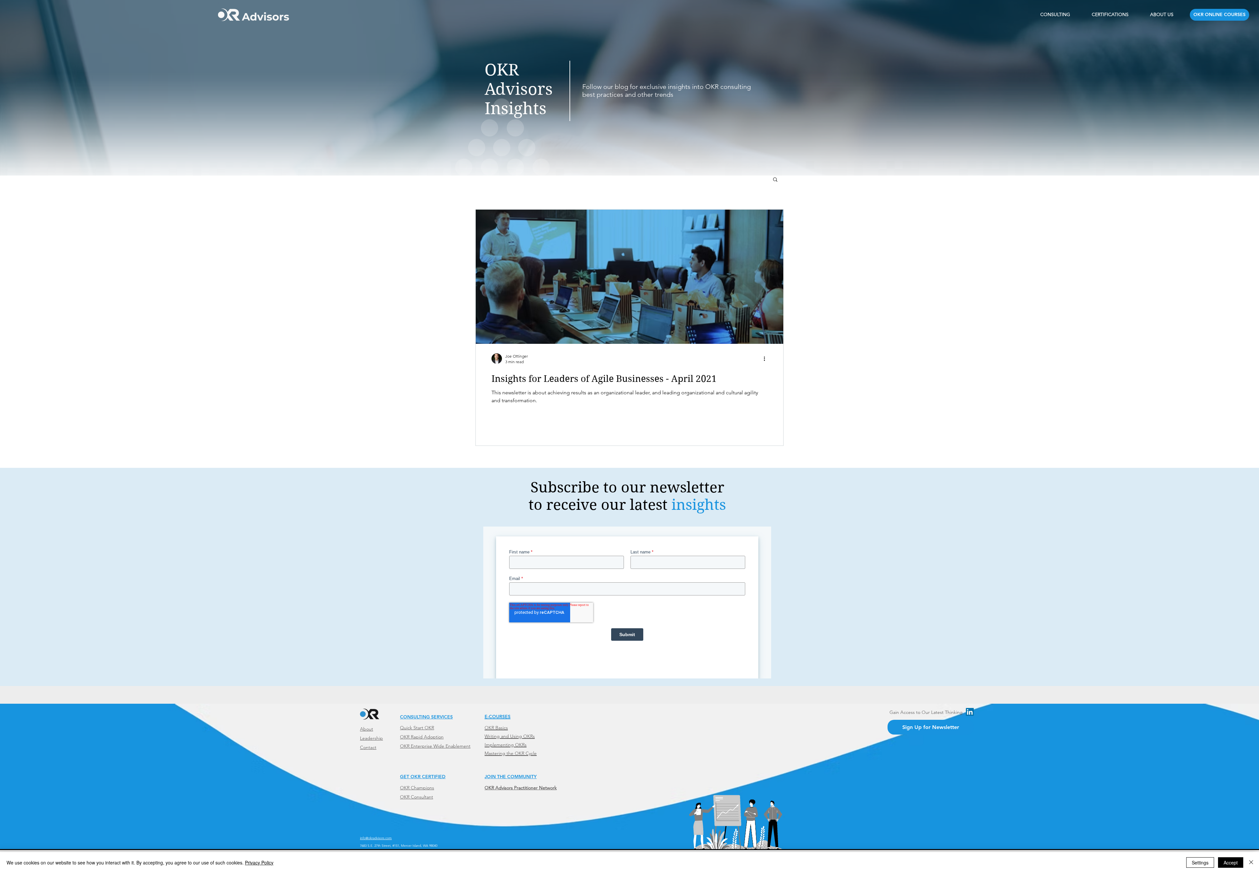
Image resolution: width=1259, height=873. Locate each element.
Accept (1231, 862)
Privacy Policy (259, 862)
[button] (775, 180)
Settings (1200, 862)
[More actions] (766, 359)
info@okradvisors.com (376, 838)
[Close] (1251, 862)
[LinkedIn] (970, 712)
